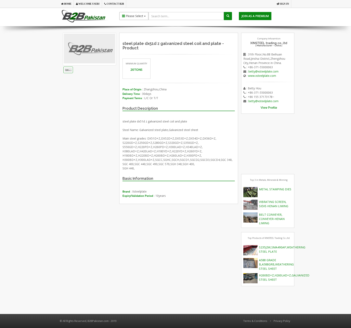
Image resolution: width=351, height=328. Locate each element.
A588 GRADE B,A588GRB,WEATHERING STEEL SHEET (276, 264)
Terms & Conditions (255, 321)
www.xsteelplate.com (262, 76)
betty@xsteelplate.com (263, 71)
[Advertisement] (96, 127)
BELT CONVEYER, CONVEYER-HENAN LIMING (272, 219)
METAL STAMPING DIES (275, 189)
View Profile (269, 107)
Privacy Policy (282, 321)
